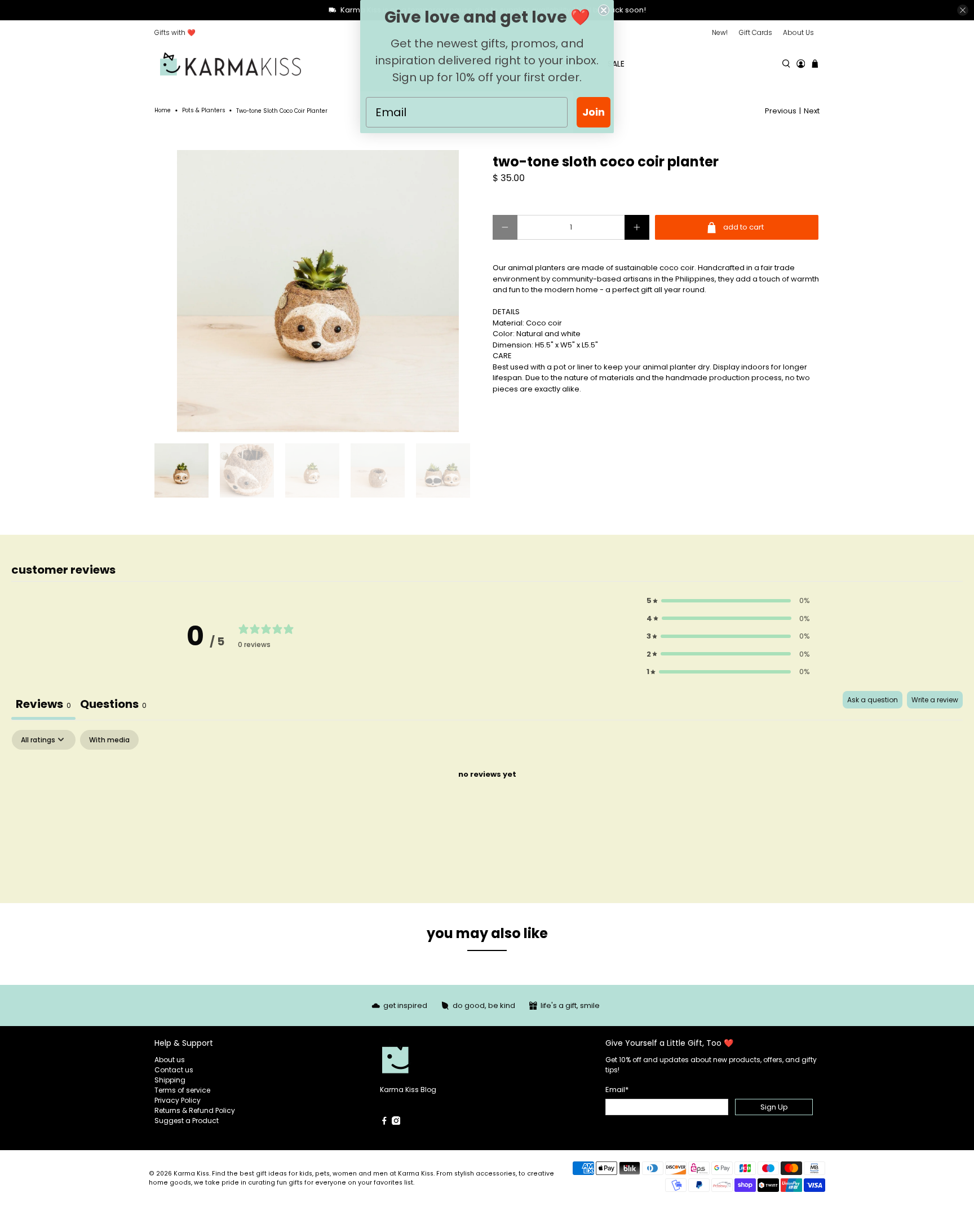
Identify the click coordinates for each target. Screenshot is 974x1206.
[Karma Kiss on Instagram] (396, 1122)
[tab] (113, 705)
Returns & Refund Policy (194, 1110)
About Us (798, 32)
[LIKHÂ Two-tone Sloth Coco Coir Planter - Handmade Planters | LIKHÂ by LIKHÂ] (317, 291)
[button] (728, 600)
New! (720, 32)
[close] (962, 10)
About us (169, 1059)
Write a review (934, 700)
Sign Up (774, 1107)
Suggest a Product (186, 1120)
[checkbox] (109, 740)
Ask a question (872, 700)
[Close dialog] (603, 10)
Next (812, 110)
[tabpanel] (487, 813)
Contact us (173, 1070)
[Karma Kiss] (230, 64)
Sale (616, 63)
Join (593, 112)
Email (616, 1089)
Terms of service (182, 1090)
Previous (780, 110)
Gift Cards (755, 32)
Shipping (169, 1080)
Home (162, 110)
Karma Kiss (191, 1173)
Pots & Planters (203, 110)
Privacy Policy (177, 1100)
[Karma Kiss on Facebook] (384, 1122)
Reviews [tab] (43, 704)
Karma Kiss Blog (408, 1089)
